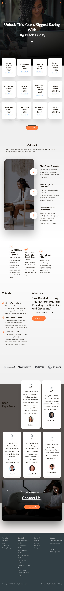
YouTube (37, 545)
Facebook (37, 540)
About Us (5, 540)
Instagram (37, 548)
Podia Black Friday (24, 565)
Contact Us (5, 545)
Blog (3, 543)
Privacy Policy (6, 548)
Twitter (36, 543)
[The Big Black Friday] (7, 3)
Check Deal (8, 73)
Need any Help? (55, 551)
